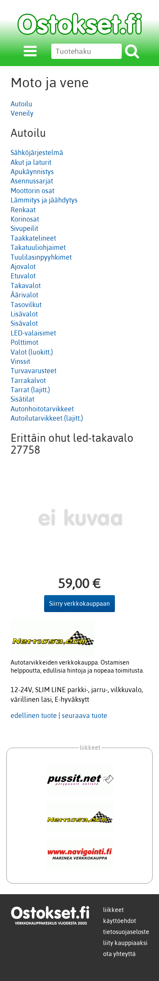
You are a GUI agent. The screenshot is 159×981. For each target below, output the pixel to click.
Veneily (22, 113)
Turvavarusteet (33, 370)
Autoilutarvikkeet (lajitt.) (47, 418)
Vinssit (20, 361)
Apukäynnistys (32, 171)
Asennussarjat (32, 181)
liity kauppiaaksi (125, 942)
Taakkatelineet (33, 238)
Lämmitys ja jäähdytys (44, 200)
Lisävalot (24, 314)
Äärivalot (24, 295)
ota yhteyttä (119, 954)
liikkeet (113, 909)
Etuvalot (23, 276)
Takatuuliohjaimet (38, 247)
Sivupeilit (24, 228)
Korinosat (25, 219)
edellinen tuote (34, 715)
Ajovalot (23, 266)
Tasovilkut (26, 304)
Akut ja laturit (31, 162)
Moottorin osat (32, 190)
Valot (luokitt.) (32, 352)
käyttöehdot (119, 920)
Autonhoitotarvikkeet (42, 409)
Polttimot (24, 342)
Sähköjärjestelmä (37, 152)
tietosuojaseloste (126, 931)
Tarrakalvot (28, 380)
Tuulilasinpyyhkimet (41, 257)
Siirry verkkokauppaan (79, 603)
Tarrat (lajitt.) (30, 390)
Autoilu (21, 104)
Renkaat (23, 209)
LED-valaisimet (33, 333)
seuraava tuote (84, 715)
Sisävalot (24, 323)
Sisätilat (22, 399)
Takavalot (26, 285)
